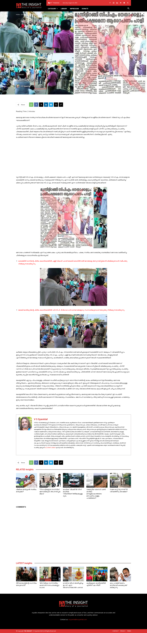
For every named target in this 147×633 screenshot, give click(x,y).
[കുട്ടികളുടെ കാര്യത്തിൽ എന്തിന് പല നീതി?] (97, 574)
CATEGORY (52, 9)
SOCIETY (89, 580)
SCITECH (19, 580)
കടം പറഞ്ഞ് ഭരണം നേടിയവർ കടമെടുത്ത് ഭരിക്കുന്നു (118, 585)
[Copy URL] (61, 104)
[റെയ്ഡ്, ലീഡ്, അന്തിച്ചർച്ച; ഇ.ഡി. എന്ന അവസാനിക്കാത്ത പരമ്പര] (73, 574)
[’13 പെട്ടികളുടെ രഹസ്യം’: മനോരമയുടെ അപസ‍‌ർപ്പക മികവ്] (50, 480)
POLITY (42, 580)
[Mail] (120, 2)
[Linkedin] (117, 2)
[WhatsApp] (31, 104)
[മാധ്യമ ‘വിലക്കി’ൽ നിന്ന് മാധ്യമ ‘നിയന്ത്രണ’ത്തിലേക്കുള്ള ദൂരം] (73, 480)
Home (18, 14)
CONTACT (115, 631)
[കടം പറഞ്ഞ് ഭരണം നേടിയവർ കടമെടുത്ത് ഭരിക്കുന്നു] (120, 574)
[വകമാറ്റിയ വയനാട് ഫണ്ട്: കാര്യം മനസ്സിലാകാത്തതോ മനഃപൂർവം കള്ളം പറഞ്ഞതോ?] (97, 480)
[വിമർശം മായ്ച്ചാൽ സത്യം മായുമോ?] (26, 480)
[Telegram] (124, 2)
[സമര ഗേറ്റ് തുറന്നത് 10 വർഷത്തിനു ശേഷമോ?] (120, 480)
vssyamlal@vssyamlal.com (77, 619)
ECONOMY (113, 580)
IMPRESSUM (74, 9)
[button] (128, 9)
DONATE (85, 9)
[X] (127, 2)
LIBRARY (64, 9)
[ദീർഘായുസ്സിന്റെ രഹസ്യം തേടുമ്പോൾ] (26, 574)
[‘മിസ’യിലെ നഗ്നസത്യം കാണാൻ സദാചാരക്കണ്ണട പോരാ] (50, 574)
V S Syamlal (25, 86)
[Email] (56, 104)
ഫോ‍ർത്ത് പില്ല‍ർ (50, 447)
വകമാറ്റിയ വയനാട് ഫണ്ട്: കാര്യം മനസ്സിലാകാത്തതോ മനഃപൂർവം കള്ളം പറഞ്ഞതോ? (96, 493)
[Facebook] (110, 2)
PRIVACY (122, 631)
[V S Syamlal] (18, 86)
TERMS (129, 631)
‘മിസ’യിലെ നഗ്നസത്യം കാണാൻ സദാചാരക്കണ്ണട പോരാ (49, 585)
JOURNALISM (25, 14)
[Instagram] (113, 2)
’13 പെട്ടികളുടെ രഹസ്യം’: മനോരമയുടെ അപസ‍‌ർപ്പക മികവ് (49, 491)
